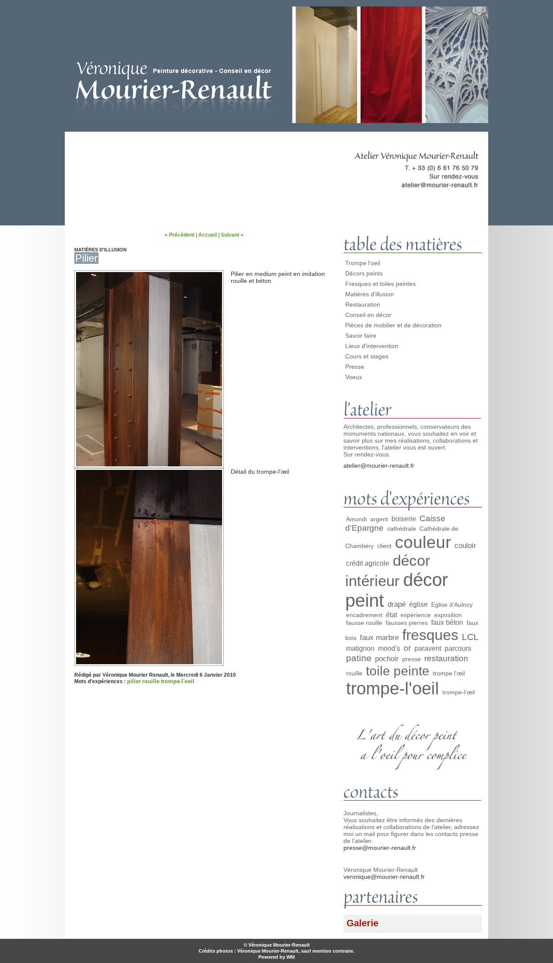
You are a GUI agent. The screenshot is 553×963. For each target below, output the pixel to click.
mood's (389, 648)
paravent (427, 648)
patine (359, 658)
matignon (360, 648)
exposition (448, 614)
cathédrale (401, 528)
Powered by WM (276, 957)
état (391, 614)
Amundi (356, 519)
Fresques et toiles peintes (380, 283)
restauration (446, 658)
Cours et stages (366, 356)
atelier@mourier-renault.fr (378, 465)
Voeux (353, 377)
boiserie (403, 519)
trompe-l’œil (458, 692)
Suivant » (232, 235)
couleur (423, 542)
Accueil (207, 235)
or (407, 648)
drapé (397, 604)
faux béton (447, 622)
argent (379, 519)
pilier (134, 681)
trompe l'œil (449, 673)
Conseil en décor (368, 314)
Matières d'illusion (369, 294)
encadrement (364, 614)
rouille (150, 681)
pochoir (387, 658)
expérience (415, 614)
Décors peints (364, 273)
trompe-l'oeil (177, 681)
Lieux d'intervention (371, 345)
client (384, 545)
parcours (458, 648)
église (418, 604)
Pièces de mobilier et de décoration (393, 325)
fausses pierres (407, 622)
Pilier (86, 258)
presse (411, 659)
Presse (354, 366)
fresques (430, 635)
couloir (465, 545)
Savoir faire (360, 335)
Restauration (362, 304)
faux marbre (379, 637)
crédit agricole (367, 563)
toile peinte (397, 670)
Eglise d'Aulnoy (452, 604)
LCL (470, 637)
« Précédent (179, 235)
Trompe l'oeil (362, 263)
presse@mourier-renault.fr (379, 847)
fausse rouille (364, 622)
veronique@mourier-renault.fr (384, 876)
